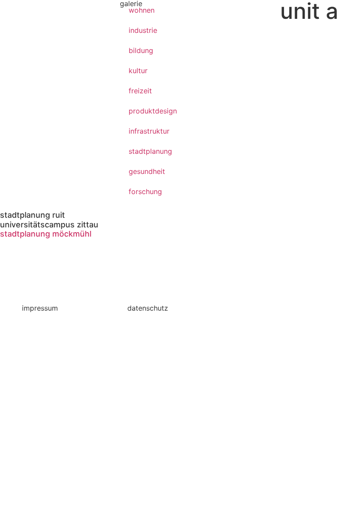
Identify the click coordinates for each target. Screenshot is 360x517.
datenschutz (147, 308)
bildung (141, 50)
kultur (138, 70)
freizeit (140, 90)
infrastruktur (149, 131)
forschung (145, 191)
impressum (40, 308)
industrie (143, 30)
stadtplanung (150, 151)
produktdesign (153, 110)
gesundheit (147, 171)
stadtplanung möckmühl (45, 233)
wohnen (142, 10)
